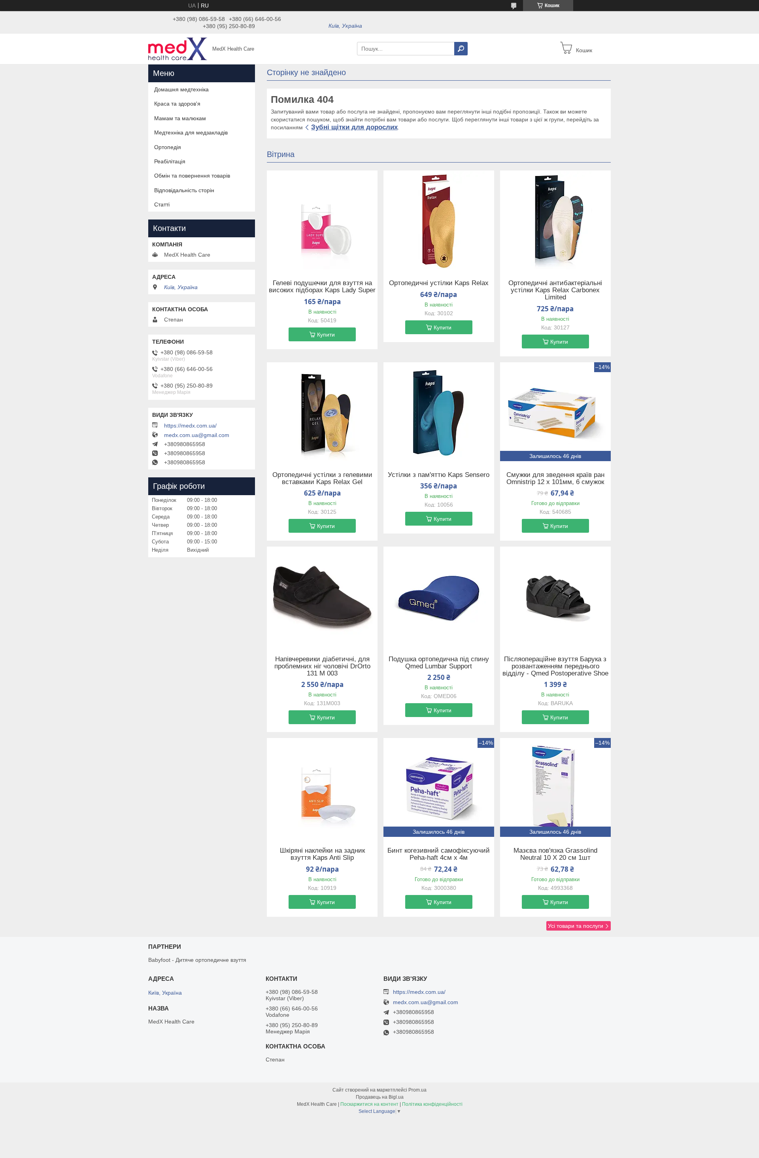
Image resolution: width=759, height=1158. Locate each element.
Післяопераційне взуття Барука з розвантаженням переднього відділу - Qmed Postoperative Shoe (555, 666)
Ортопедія (167, 147)
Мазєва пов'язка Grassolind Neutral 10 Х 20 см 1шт (555, 854)
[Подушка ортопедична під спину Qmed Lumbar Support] (438, 596)
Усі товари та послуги (575, 926)
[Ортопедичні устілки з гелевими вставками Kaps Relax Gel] (322, 411)
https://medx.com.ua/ (190, 425)
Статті (162, 204)
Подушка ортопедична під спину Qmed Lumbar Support (439, 663)
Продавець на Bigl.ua (380, 1097)
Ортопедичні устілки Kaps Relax (439, 283)
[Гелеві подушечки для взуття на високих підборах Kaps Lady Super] (322, 219)
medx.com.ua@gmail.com (196, 435)
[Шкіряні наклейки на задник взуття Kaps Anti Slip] (322, 787)
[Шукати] (461, 48)
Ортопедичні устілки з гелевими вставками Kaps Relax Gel (322, 478)
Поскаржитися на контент (369, 1104)
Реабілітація (169, 161)
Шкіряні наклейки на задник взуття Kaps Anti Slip (322, 854)
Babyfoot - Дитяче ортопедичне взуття (197, 960)
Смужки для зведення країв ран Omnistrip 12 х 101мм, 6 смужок (555, 478)
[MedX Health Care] (178, 48)
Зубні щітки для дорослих (354, 127)
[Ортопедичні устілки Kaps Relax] (438, 219)
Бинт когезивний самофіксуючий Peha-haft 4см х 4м (438, 854)
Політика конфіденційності (432, 1104)
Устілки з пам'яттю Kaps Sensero (438, 475)
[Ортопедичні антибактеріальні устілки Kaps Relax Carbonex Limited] (555, 219)
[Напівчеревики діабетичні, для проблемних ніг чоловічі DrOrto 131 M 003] (322, 596)
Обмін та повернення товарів (192, 175)
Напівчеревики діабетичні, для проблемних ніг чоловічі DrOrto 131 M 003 (322, 666)
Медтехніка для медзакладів (191, 132)
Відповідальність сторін (184, 190)
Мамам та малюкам (180, 118)
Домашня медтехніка (181, 89)
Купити (326, 334)
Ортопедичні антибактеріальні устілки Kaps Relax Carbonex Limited (555, 290)
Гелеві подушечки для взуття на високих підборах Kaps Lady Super (322, 287)
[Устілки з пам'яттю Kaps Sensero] (438, 411)
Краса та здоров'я (177, 103)
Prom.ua (417, 1090)
